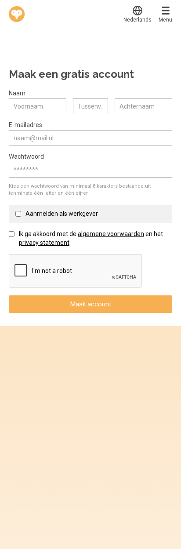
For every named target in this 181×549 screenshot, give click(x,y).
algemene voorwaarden (111, 233)
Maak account (90, 304)
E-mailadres (25, 124)
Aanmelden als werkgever (61, 213)
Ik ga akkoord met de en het (91, 238)
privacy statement (44, 242)
